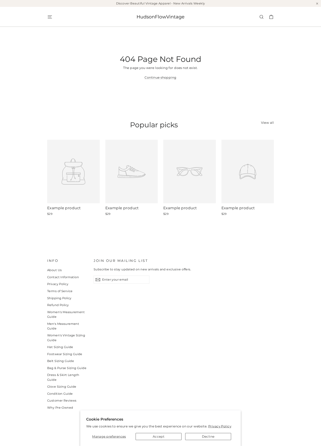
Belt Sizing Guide (60, 361)
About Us (54, 270)
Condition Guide (60, 393)
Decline (208, 436)
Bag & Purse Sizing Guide (66, 368)
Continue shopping (160, 77)
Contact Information (63, 277)
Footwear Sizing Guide (64, 354)
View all (267, 123)
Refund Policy (58, 305)
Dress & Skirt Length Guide (63, 377)
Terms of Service (60, 291)
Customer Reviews (62, 400)
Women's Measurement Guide (66, 314)
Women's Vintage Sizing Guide (66, 338)
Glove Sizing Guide (61, 386)
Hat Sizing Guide (60, 347)
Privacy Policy (219, 426)
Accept (159, 436)
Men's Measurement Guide (63, 326)
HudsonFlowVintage (160, 17)
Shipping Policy (59, 298)
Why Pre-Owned (60, 407)
